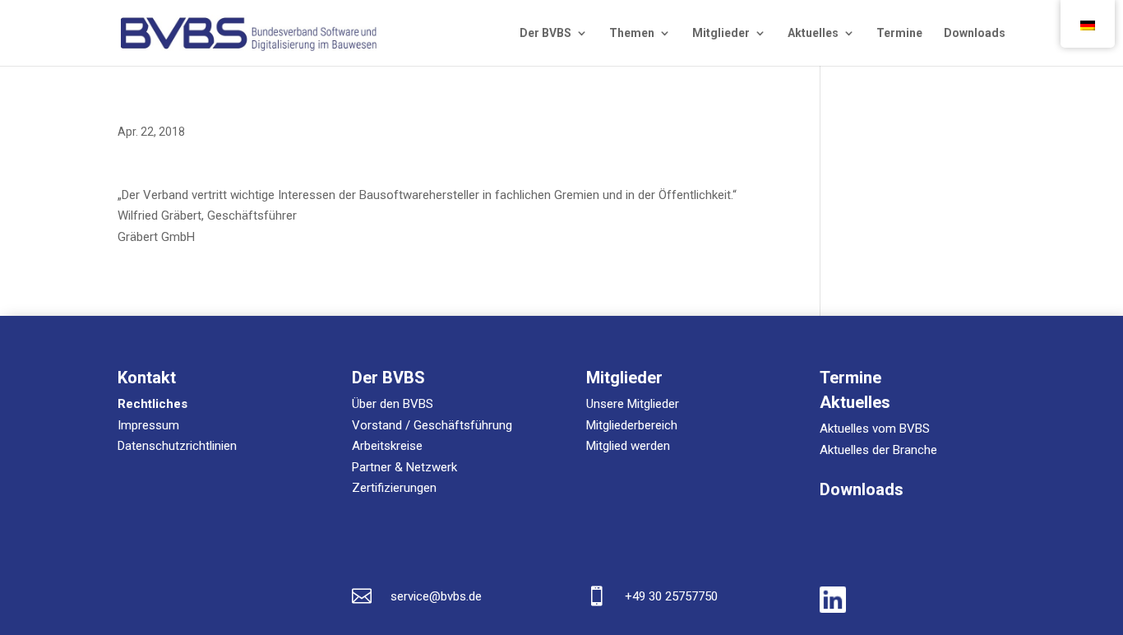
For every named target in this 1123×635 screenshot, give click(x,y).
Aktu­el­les (813, 33)
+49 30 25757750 (671, 596)
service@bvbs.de (436, 596)
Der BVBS (545, 33)
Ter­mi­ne (899, 33)
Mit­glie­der (721, 33)
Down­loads (974, 33)
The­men (631, 33)
